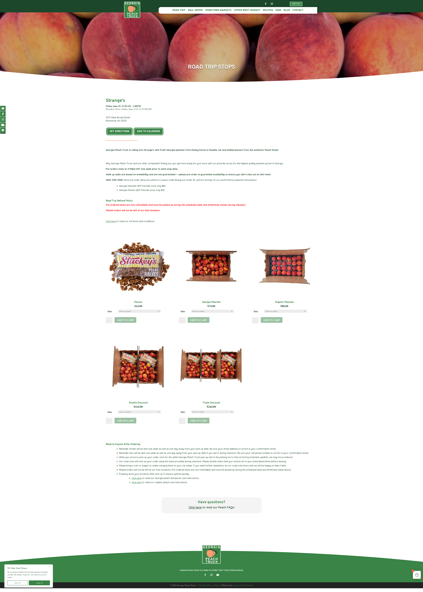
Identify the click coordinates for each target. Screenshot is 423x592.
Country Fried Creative (243, 585)
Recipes (268, 11)
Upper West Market (247, 11)
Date (110, 311)
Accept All (39, 583)
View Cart (296, 4)
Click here (111, 221)
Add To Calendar (148, 131)
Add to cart (125, 320)
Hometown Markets (218, 11)
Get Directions (119, 131)
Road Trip (178, 11)
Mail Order (195, 11)
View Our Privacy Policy (209, 585)
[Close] (50, 566)
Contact (297, 11)
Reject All (18, 583)
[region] (28, 576)
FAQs (278, 11)
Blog (287, 11)
